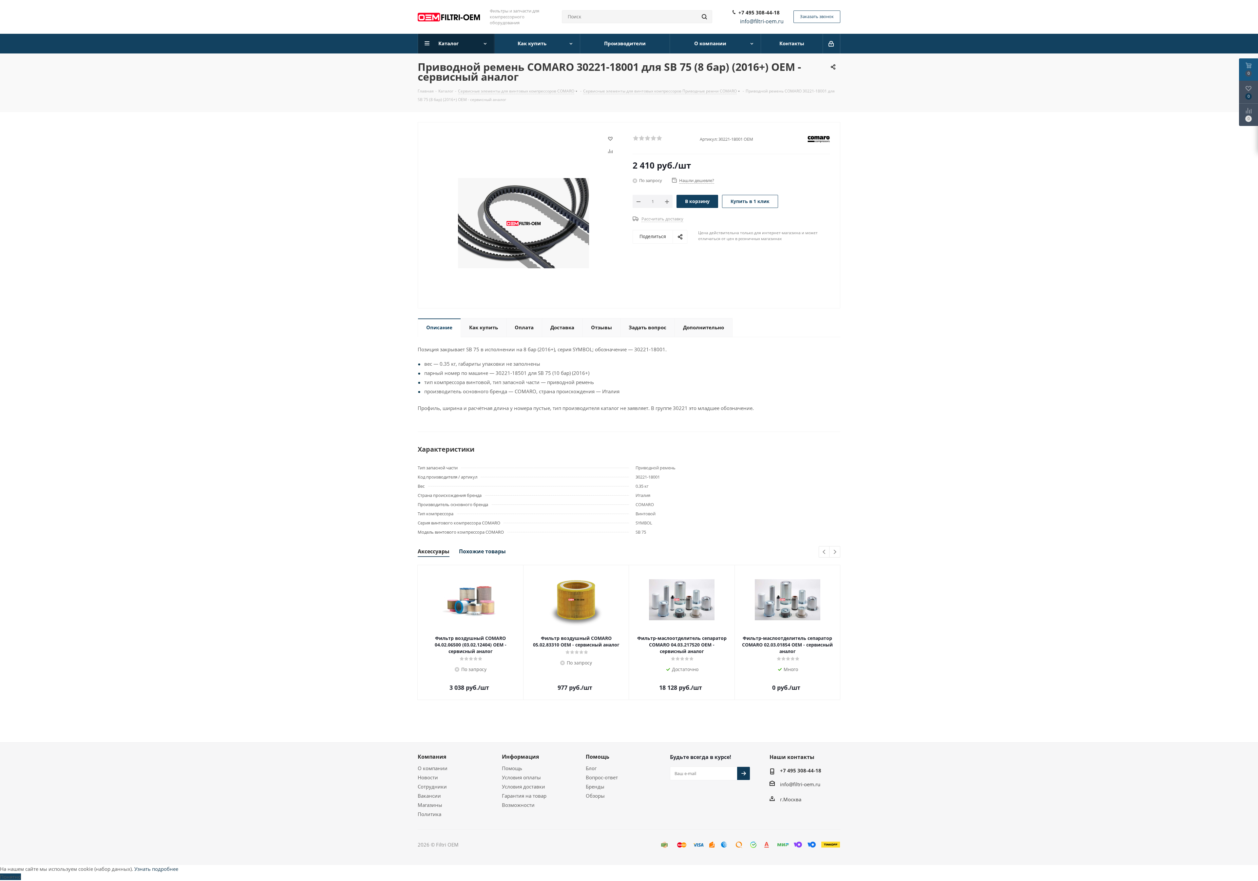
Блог (591, 768)
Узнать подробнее (156, 869)
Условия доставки (523, 786)
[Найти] (704, 16)
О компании (433, 768)
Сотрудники (432, 786)
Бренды (595, 786)
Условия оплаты (521, 777)
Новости (428, 777)
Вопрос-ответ (602, 777)
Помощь (512, 768)
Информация (520, 756)
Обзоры (595, 795)
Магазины (430, 805)
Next (834, 552)
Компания (432, 756)
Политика (429, 814)
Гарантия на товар (524, 795)
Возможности (518, 805)
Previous (824, 552)
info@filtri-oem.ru (800, 784)
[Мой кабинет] (831, 43)
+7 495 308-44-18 (759, 12)
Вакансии (429, 795)
